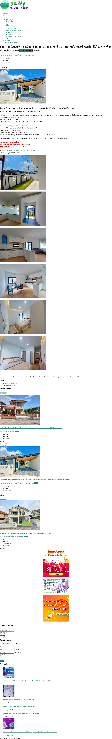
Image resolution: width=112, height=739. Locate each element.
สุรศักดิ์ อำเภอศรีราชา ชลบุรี (7, 431)
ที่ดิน (7, 25)
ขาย (4, 15)
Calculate (3, 635)
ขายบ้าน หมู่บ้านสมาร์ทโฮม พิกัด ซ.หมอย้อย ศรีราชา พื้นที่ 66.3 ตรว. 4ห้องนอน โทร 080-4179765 (25, 533)
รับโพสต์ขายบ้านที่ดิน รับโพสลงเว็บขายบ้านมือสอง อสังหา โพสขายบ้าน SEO (19, 706)
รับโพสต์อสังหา (7, 40)
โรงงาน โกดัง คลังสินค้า (12, 32)
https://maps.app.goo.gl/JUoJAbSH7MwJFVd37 (22, 150)
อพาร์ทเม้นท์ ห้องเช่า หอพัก (13, 30)
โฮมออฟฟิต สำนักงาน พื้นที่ (13, 36)
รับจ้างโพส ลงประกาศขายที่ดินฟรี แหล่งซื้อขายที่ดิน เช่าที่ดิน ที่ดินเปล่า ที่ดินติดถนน (21, 713)
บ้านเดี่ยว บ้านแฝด (11, 21)
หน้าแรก (5, 13)
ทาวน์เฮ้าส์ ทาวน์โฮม (11, 28)
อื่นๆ (7, 38)
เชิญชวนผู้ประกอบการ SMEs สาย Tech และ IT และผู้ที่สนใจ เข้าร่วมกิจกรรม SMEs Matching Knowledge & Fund (27, 680)
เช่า (4, 17)
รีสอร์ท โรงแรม (10, 34)
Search (2, 660)
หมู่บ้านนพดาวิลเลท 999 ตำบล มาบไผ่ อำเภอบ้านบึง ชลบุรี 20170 (17, 55)
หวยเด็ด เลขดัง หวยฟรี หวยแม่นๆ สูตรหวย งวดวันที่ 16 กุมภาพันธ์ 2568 (18, 699)
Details (17, 431)
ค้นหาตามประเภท (8, 19)
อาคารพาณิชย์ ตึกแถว (12, 27)
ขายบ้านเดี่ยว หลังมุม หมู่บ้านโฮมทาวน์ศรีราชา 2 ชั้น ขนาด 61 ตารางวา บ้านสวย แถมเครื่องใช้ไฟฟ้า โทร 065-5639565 (31, 428)
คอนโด (8, 23)
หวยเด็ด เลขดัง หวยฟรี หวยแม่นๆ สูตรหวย (14, 42)
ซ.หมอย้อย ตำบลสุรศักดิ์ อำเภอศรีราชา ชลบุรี (12, 536)
